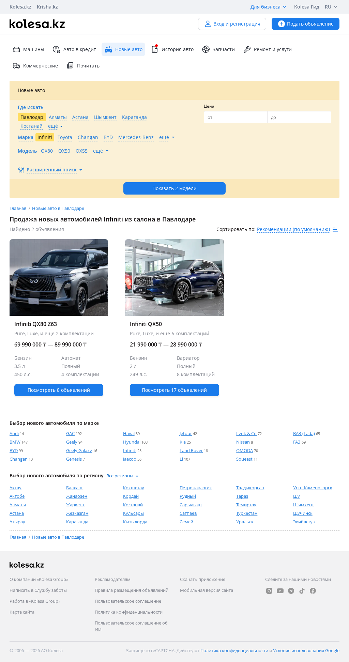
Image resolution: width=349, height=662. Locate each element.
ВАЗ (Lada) (304, 433)
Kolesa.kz (20, 6)
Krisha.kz (47, 6)
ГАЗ (297, 442)
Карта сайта (22, 612)
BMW (15, 442)
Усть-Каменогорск (312, 487)
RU (328, 6)
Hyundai (131, 442)
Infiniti (129, 450)
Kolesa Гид (306, 6)
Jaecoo (129, 459)
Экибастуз (304, 522)
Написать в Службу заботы (38, 590)
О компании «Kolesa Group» (39, 579)
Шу (296, 496)
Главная (18, 208)
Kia (183, 442)
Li (181, 459)
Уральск (245, 522)
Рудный (188, 496)
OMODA (244, 450)
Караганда (77, 522)
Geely (71, 442)
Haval (129, 433)
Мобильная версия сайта (206, 590)
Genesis (74, 459)
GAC (70, 433)
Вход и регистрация (236, 23)
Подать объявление (310, 23)
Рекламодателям (113, 579)
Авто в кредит (79, 49)
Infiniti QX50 (174, 359)
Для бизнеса (265, 6)
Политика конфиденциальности (129, 612)
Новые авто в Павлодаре (58, 208)
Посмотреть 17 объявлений (174, 390)
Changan (19, 459)
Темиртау (246, 505)
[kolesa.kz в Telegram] (291, 591)
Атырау (17, 522)
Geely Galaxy (79, 450)
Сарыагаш (191, 505)
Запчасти (224, 49)
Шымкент (303, 505)
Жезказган (77, 513)
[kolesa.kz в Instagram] (269, 591)
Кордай (131, 496)
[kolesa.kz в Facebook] (313, 591)
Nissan (243, 442)
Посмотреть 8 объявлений (59, 390)
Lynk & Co (246, 433)
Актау (15, 487)
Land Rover (191, 450)
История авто (178, 49)
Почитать (88, 65)
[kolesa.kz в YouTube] (280, 591)
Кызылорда (135, 522)
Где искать (30, 107)
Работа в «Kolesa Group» (35, 601)
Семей (186, 522)
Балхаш (74, 487)
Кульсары (133, 513)
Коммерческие (40, 65)
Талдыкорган (250, 487)
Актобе (17, 496)
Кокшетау (133, 487)
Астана (17, 513)
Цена (209, 106)
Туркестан (246, 513)
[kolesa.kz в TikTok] (302, 591)
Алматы (18, 505)
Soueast (244, 459)
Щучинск (303, 513)
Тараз (242, 496)
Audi (14, 433)
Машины (33, 49)
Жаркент (75, 505)
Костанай (133, 505)
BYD (14, 450)
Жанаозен (76, 496)
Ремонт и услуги (273, 49)
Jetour (186, 433)
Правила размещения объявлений (131, 590)
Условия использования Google (306, 650)
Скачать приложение (202, 579)
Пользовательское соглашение (128, 601)
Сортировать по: (236, 229)
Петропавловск (196, 487)
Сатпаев (188, 513)
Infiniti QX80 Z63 (59, 359)
